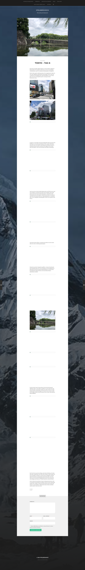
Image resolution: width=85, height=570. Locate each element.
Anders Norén (45, 559)
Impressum (37, 1)
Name (31, 516)
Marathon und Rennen (46, 1)
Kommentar (32, 501)
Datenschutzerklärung (28, 1)
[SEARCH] (53, 4)
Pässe (54, 1)
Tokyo (31, 490)
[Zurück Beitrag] (1, 285)
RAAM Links (59, 1)
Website (31, 521)
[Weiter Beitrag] (84, 285)
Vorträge (49, 4)
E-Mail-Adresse (46, 516)
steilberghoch (42, 10)
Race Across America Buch (39, 4)
